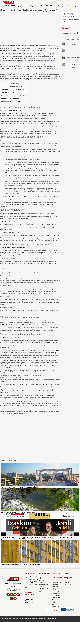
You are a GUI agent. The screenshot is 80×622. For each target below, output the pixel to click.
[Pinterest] (15, 599)
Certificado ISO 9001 (43, 590)
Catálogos (50, 5)
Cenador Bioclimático (21, 6)
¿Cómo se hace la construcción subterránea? (15, 95)
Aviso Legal (68, 577)
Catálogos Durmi (43, 588)
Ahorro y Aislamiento (42, 577)
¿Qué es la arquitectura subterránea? (12, 86)
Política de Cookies (68, 579)
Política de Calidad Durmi (56, 605)
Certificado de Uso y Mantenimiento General (56, 600)
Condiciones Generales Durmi (56, 585)
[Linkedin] (11, 599)
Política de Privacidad (68, 583)
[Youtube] (15, 595)
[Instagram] (18, 595)
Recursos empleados (8, 92)
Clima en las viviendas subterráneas (12, 98)
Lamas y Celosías (5, 5)
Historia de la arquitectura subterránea (13, 89)
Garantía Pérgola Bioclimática (56, 594)
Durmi (36, 78)
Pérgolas (13, 5)
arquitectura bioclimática (41, 58)
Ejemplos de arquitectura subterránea (12, 101)
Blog (55, 5)
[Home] (8, 2)
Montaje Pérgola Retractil (43, 585)
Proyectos (44, 5)
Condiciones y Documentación (56, 581)
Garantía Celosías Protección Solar (56, 590)
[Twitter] (11, 595)
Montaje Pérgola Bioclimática (43, 581)
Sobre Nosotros (60, 6)
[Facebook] (8, 595)
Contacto (68, 5)
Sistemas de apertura (33, 6)
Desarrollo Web (41, 618)
